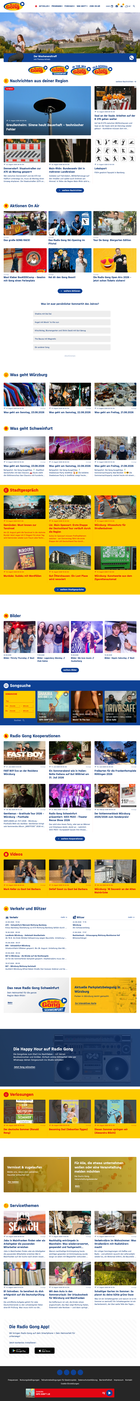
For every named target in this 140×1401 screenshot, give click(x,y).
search (134, 6)
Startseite (36, 6)
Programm (57, 6)
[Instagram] (66, 1372)
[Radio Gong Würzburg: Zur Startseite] (14, 6)
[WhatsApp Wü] (80, 1372)
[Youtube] (73, 1372)
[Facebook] (60, 1372)
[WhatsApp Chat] (131, 58)
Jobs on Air (94, 6)
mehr (64, 917)
